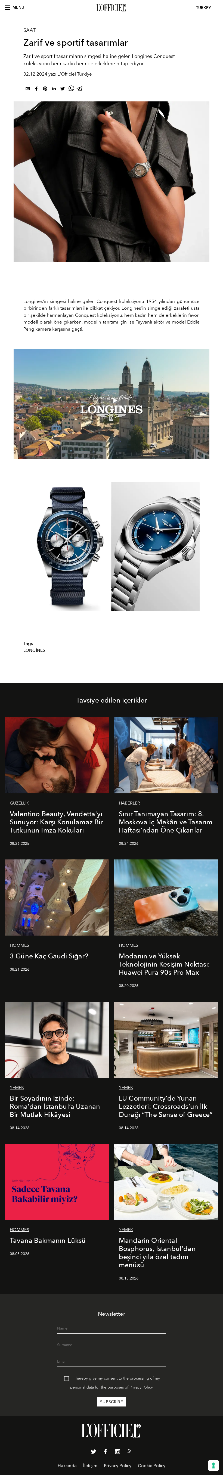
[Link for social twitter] (93, 1452)
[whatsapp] (71, 89)
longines (34, 650)
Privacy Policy (141, 1387)
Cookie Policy (151, 1465)
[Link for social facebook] (105, 1452)
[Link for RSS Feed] (129, 1452)
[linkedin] (53, 89)
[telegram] (80, 89)
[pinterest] (45, 89)
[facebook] (36, 89)
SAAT (29, 30)
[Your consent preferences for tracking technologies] (213, 1465)
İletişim (90, 1465)
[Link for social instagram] (117, 1452)
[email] (27, 89)
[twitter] (62, 89)
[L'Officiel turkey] (111, 8)
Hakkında (67, 1465)
